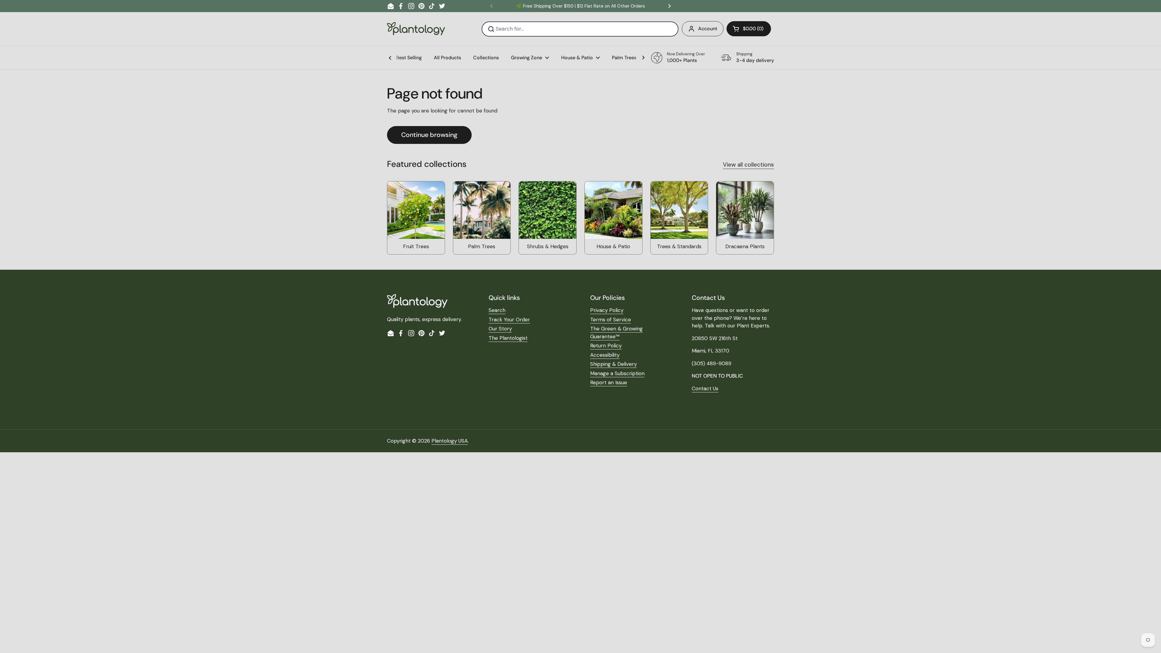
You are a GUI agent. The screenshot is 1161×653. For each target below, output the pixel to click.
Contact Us (705, 388)
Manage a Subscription (617, 373)
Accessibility (605, 355)
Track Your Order (509, 319)
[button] (749, 28)
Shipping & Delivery (613, 364)
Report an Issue (608, 382)
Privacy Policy (606, 310)
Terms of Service (610, 319)
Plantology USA (449, 440)
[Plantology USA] (416, 29)
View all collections (748, 164)
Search (497, 310)
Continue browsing (429, 135)
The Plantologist (508, 338)
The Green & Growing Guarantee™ (616, 332)
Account (707, 28)
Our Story (500, 328)
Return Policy (606, 345)
